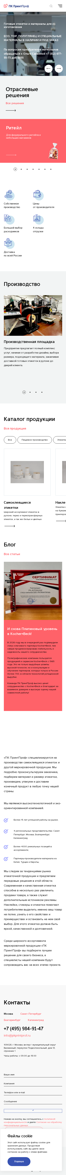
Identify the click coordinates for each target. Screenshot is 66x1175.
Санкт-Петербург (30, 1013)
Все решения (15, 103)
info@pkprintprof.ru (17, 1035)
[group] (33, 141)
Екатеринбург (12, 1020)
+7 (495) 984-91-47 (23, 1029)
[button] (15, 169)
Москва (8, 1013)
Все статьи (12, 554)
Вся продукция (15, 428)
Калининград (36, 1020)
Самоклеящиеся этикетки (17, 505)
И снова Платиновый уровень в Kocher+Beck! (32, 631)
